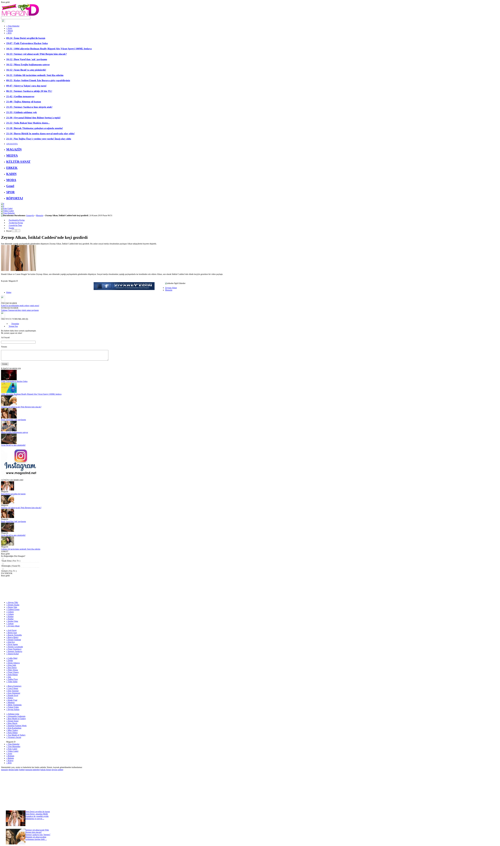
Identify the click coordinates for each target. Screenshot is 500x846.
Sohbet (22, 770)
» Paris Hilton (12, 733)
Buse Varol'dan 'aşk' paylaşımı (13, 420)
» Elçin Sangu (12, 644)
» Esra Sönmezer (13, 693)
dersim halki (13, 770)
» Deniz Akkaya (13, 663)
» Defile (9, 660)
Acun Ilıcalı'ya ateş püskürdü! (13, 445)
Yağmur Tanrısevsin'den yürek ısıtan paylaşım (20, 310)
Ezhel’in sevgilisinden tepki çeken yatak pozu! (20, 305)
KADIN (11, 174)
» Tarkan (10, 623)
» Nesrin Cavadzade (14, 647)
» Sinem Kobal (12, 654)
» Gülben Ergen (12, 609)
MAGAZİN (14, 149)
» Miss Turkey (12, 730)
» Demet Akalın (12, 605)
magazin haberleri (32, 770)
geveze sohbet (57, 770)
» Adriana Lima (12, 714)
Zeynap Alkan (171, 288)
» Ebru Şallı (11, 665)
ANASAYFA (12, 144)
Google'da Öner (15, 225)
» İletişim (10, 758)
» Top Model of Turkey (16, 735)
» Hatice (9, 698)
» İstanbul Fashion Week (16, 726)
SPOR (10, 192)
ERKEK (12, 167)
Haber (8, 292)
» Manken (10, 702)
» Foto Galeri (11, 749)
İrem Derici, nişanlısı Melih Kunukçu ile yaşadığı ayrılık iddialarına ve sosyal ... (37, 816)
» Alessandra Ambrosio (15, 716)
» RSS (9, 33)
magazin (4, 770)
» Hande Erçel (12, 695)
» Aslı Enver (11, 630)
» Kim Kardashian (13, 728)
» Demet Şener (12, 721)
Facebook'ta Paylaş (16, 220)
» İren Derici (11, 667)
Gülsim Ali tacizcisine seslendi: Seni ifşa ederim (20, 549)
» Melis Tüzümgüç (14, 705)
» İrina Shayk (11, 723)
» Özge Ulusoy (12, 672)
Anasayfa (30, 215)
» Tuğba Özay (12, 679)
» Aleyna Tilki (12, 602)
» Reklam (10, 756)
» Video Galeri (12, 751)
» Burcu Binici (12, 637)
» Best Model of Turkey (16, 718)
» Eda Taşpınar (12, 691)
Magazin (39, 215)
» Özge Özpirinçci (13, 649)
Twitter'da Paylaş (15, 223)
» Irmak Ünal (11, 700)
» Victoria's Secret (13, 737)
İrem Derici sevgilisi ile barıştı (13, 494)
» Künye (9, 760)
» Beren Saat (11, 633)
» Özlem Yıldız (12, 707)
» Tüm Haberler (12, 26)
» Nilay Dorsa (12, 670)
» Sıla (8, 677)
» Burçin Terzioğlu (14, 635)
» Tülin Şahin (11, 681)
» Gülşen (10, 612)
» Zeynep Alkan (13, 626)
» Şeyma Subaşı (12, 709)
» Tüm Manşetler (13, 746)
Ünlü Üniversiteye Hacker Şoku (14, 381)
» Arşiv (9, 28)
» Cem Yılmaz (12, 688)
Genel (10, 186)
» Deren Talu (11, 607)
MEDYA (12, 155)
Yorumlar (15, 324)
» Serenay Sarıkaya (14, 651)
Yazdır (11, 228)
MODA (11, 180)
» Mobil (9, 31)
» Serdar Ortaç (12, 621)
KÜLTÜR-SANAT (18, 161)
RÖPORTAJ (14, 198)
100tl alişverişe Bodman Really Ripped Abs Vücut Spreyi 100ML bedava (31, 394)
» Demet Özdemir (13, 640)
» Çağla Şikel (11, 658)
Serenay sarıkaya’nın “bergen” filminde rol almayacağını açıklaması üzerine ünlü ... (38, 836)
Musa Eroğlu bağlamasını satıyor (14, 432)
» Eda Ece (10, 642)
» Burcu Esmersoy (13, 686)
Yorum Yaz (13, 326)
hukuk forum (45, 770)
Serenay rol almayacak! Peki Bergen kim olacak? (21, 407)
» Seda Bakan (12, 674)
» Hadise (10, 616)
